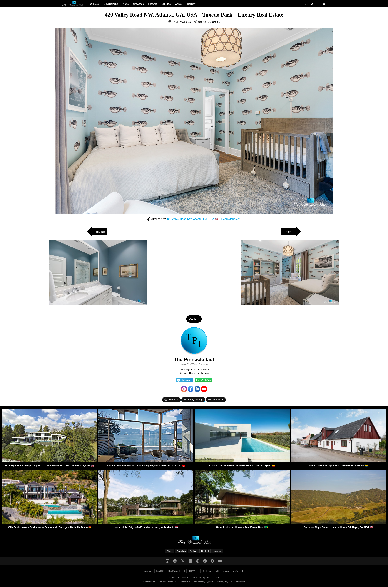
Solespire (147, 570)
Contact (205, 550)
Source (202, 21)
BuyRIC (160, 570)
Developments (111, 3)
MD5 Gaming (222, 570)
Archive (193, 550)
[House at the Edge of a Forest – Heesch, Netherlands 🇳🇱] (145, 522)
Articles (179, 3)
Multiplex (185, 577)
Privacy (194, 577)
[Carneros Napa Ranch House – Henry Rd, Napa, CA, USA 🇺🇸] (338, 522)
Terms (217, 577)
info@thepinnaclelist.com (196, 369)
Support (210, 577)
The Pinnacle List (181, 21)
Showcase (138, 3)
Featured (152, 3)
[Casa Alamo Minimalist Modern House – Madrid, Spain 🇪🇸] (242, 461)
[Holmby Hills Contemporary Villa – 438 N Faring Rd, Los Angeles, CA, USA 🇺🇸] (49, 461)
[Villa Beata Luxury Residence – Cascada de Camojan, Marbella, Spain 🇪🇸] (49, 522)
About (170, 550)
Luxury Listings (195, 399)
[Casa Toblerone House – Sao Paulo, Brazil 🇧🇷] (242, 522)
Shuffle (216, 21)
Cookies (172, 577)
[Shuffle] (312, 3)
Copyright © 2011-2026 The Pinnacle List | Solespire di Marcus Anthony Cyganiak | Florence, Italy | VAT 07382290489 (194, 581)
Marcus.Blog (239, 570)
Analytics (181, 550)
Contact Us (218, 399)
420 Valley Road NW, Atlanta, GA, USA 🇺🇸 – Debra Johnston (204, 219)
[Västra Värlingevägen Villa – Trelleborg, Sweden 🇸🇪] (338, 461)
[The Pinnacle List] (194, 540)
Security (201, 577)
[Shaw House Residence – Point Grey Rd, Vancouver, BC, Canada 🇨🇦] (145, 461)
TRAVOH (193, 570)
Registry (191, 3)
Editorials (166, 3)
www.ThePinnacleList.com (196, 372)
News (126, 3)
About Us (173, 399)
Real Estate (93, 3)
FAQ (178, 577)
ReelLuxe (206, 570)
